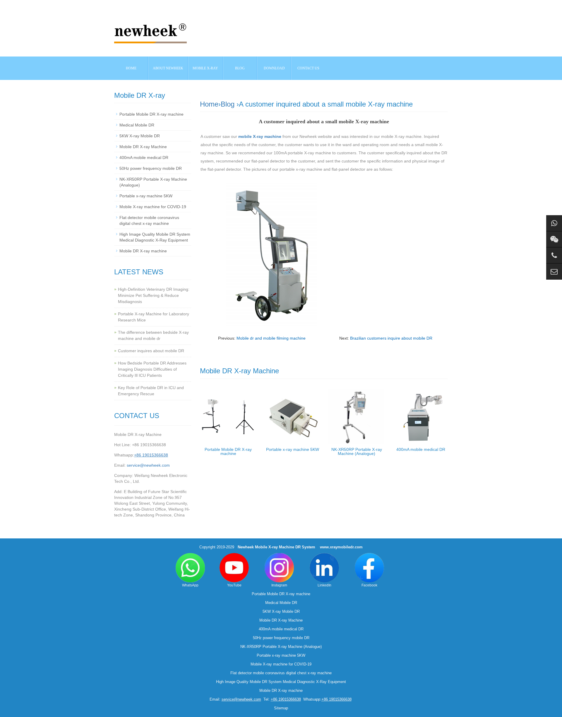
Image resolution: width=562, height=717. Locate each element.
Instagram (279, 585)
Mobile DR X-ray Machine (143, 146)
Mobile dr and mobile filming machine (271, 338)
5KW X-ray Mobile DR (139, 136)
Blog (227, 104)
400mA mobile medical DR (420, 449)
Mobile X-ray (205, 68)
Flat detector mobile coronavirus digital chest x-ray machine (281, 673)
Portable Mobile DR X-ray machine (228, 451)
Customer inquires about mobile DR (151, 350)
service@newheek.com (148, 465)
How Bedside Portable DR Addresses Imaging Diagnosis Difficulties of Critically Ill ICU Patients (152, 369)
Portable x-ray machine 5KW (292, 449)
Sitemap (281, 708)
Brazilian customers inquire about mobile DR (391, 338)
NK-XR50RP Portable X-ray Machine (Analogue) (356, 451)
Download (274, 68)
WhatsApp (190, 585)
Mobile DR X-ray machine (143, 251)
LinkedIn (324, 585)
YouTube (234, 585)
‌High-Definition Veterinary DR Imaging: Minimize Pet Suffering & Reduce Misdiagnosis (153, 295)
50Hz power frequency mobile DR (150, 168)
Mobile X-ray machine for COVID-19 (152, 206)
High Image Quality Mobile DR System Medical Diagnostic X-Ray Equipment (281, 682)
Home (131, 68)
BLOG (240, 68)
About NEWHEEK (168, 68)
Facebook (369, 585)
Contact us (308, 68)
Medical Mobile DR (136, 125)
